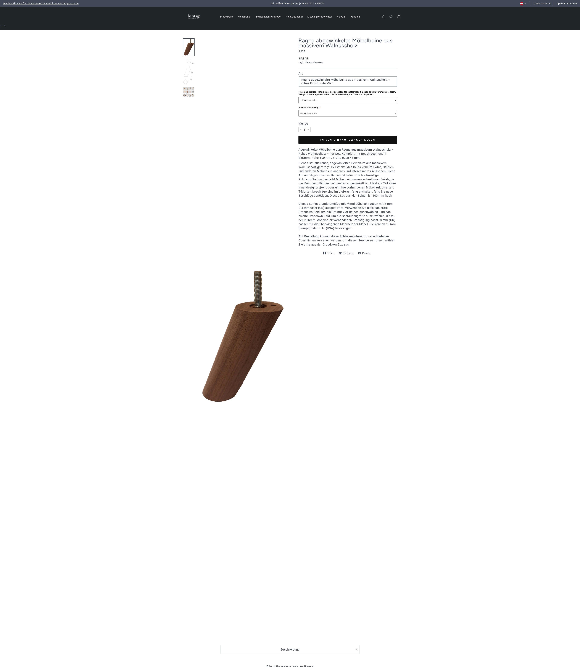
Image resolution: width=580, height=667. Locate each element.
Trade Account (542, 3)
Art (300, 73)
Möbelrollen (244, 16)
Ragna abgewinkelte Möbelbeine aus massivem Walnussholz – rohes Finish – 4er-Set (345, 81)
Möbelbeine (226, 16)
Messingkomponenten (319, 16)
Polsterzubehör (294, 16)
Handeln (355, 16)
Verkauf (341, 16)
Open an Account (566, 3)
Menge (303, 123)
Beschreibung (290, 649)
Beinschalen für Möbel (268, 16)
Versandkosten (314, 62)
